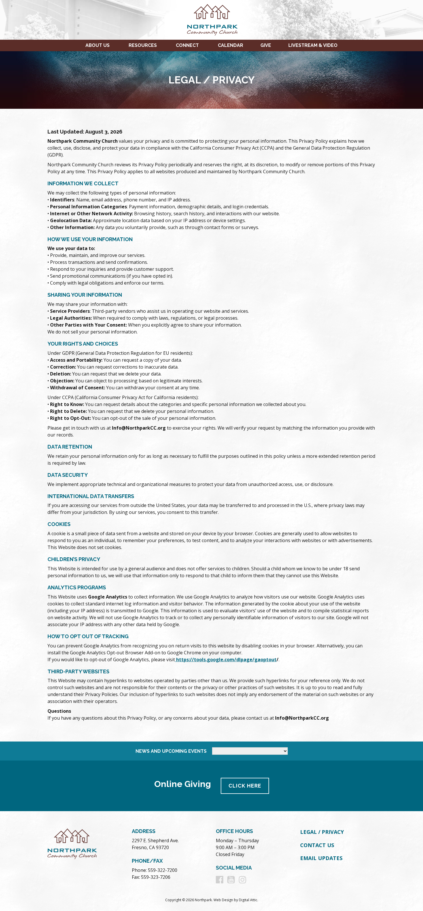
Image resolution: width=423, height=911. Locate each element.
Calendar (230, 45)
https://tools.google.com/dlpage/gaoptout (226, 659)
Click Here (244, 786)
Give (265, 45)
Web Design (223, 899)
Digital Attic (248, 899)
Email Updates (321, 858)
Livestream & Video (313, 45)
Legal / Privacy (322, 831)
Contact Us (317, 845)
